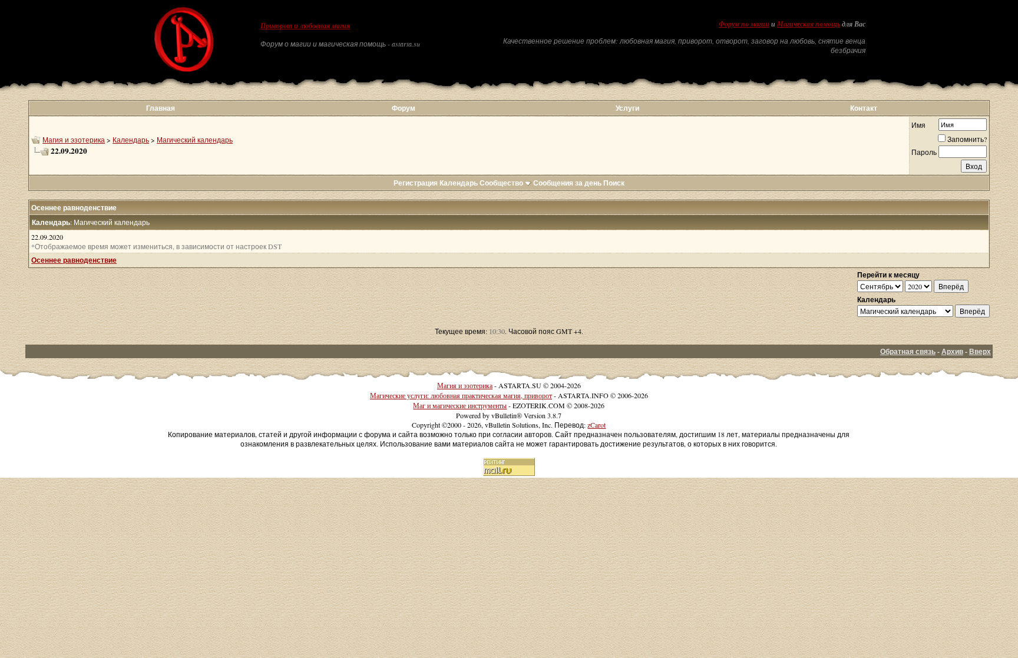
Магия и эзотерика (73, 139)
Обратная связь (908, 351)
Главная (160, 108)
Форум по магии (744, 24)
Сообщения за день (567, 183)
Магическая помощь (808, 24)
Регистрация (416, 183)
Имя (918, 125)
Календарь (131, 139)
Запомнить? (967, 139)
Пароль (924, 152)
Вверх (980, 351)
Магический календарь (195, 139)
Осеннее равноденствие (74, 260)
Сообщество (501, 183)
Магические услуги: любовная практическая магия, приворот (461, 395)
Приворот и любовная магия (305, 26)
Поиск (613, 183)
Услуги (627, 108)
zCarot (596, 424)
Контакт (863, 108)
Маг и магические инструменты (460, 405)
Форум (403, 108)
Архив (952, 351)
